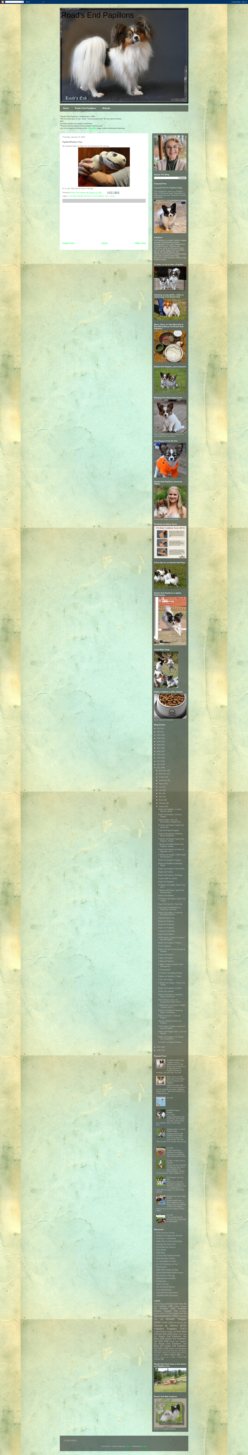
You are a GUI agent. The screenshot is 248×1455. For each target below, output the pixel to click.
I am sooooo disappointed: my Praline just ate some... (169, 908)
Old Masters (178, 1323)
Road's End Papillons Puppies (169, 860)
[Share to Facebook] (115, 192)
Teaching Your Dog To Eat (166, 1244)
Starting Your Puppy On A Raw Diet (169, 1236)
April (161, 797)
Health (164, 1322)
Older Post (140, 243)
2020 (159, 738)
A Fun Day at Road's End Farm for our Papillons (86, 196)
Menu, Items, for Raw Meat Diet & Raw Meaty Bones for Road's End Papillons (176, 1080)
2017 (159, 748)
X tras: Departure (164, 946)
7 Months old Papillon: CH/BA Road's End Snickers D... (172, 856)
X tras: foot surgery (165, 979)
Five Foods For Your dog (165, 1276)
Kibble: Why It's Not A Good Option (169, 1241)
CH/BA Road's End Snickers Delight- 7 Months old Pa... (172, 1006)
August (162, 784)
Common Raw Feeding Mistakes (168, 1256)
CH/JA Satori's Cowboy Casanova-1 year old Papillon (171, 939)
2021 (159, 735)
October (162, 777)
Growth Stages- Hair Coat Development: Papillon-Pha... (170, 821)
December (163, 771)
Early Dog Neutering (163, 1290)
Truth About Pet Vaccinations (167, 1293)
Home (66, 108)
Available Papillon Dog (175, 1060)
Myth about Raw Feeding (165, 1258)
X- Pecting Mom (164, 970)
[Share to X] (113, 192)
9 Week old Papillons (166, 961)
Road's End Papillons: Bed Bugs (170, 875)
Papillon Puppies (165, 1328)
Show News (170, 1355)
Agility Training (180, 1306)
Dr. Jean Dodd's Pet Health (166, 1261)
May (160, 793)
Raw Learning (161, 1267)
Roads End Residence (177, 1349)
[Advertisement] (104, 222)
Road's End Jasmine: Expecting (170, 904)
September (163, 780)
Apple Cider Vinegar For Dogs (167, 1270)
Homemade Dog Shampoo (166, 1247)
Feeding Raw (161, 1281)
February (162, 803)
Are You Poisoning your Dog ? (167, 1264)
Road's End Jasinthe (166, 991)
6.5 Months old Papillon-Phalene (170, 973)
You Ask (157, 1359)
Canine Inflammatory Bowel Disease (169, 1273)
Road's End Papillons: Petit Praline (171, 869)
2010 (159, 1047)
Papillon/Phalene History (163, 1332)
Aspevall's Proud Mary (166, 931)
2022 (159, 732)
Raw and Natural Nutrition (165, 1287)
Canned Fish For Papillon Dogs (168, 188)
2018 (159, 745)
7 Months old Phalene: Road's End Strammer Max (171, 891)
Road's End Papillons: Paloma (169, 943)
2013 (159, 761)
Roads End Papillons (178, 1341)
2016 (159, 751)
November (163, 774)
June (161, 790)
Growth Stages (176, 1319)
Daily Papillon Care (175, 1313)
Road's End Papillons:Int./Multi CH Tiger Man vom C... (171, 851)
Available (163, 1308)
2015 (159, 755)
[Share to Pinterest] (118, 192)
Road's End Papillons (97, 15)
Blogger (144, 1446)
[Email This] (108, 192)
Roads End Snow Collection (168, 1351)
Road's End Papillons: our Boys (170, 988)
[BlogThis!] (111, 192)
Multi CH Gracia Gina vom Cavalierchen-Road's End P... (170, 1001)
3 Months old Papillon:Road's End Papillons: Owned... (170, 845)
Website (106, 108)
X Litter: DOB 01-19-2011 (167, 878)
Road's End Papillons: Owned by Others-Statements (170, 835)
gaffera (128, 1446)
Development (162, 1315)
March (161, 800)
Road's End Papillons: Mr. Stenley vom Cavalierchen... (171, 1038)
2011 (159, 768)
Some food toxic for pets (165, 1233)
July (160, 787)
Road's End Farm (179, 1334)
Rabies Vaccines (162, 1284)
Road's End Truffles (165, 872)
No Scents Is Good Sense (166, 1238)
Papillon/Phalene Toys (166, 918)
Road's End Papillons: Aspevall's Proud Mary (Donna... (170, 914)
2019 (159, 742)
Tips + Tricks (110, 196)
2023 (159, 728)
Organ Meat (160, 1253)
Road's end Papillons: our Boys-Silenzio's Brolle (170, 810)
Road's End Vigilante (166, 895)
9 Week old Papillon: (166, 958)
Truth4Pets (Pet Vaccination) (167, 1295)
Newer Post (68, 243)
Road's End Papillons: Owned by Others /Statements (170, 996)
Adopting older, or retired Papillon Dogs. (176, 1130)
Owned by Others (166, 1325)
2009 (159, 1050)
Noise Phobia (161, 1250)
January (162, 806)
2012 (159, 764)
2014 (159, 758)
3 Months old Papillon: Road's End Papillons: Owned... (171, 840)
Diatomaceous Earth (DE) (165, 1278)
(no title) (170, 1098)
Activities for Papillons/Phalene (170, 1042)
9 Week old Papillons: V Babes (169, 976)
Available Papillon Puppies (170, 1309)
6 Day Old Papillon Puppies (168, 830)
